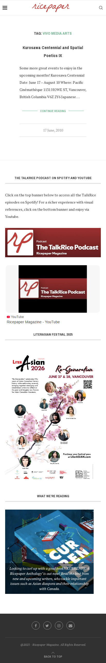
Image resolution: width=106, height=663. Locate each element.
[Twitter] (47, 625)
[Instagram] (59, 625)
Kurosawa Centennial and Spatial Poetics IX (53, 52)
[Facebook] (36, 625)
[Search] (100, 7)
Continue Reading (53, 111)
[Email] (70, 625)
